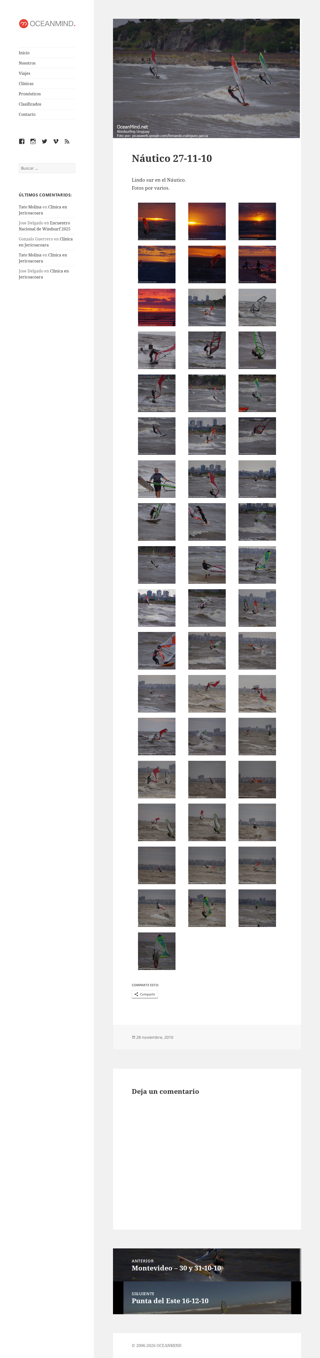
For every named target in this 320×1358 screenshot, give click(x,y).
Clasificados (30, 104)
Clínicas (26, 83)
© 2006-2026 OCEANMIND (157, 1345)
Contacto (27, 114)
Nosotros (27, 63)
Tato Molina (30, 207)
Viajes (24, 73)
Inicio (24, 53)
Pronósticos (30, 94)
